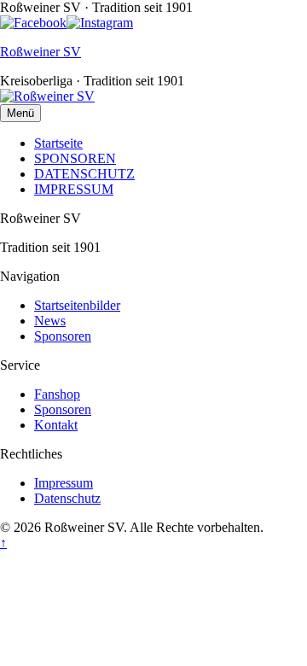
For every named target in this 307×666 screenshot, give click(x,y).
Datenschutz (67, 498)
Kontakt (56, 425)
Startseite (58, 143)
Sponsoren (62, 336)
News (50, 320)
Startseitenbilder (77, 305)
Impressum (63, 483)
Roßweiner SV (40, 51)
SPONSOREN (75, 158)
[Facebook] (33, 22)
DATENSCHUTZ (84, 173)
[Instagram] (100, 22)
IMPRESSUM (73, 189)
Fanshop (57, 394)
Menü (20, 113)
